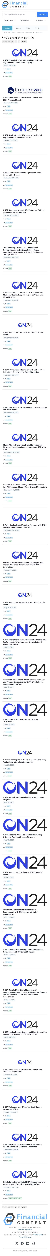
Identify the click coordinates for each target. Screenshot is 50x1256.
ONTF (10, 76)
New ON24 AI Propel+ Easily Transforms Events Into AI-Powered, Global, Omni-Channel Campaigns (25, 486)
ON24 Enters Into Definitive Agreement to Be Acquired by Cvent (22, 174)
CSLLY (16, 1198)
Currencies (20, 33)
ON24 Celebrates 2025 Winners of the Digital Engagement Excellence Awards (22, 136)
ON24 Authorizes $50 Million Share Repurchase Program (23, 798)
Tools (37, 28)
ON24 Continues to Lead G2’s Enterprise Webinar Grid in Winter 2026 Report (24, 211)
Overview (7, 33)
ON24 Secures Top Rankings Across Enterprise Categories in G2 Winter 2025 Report (23, 950)
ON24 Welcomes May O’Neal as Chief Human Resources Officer (22, 1108)
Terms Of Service (25, 1237)
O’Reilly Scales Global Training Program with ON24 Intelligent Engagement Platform (25, 526)
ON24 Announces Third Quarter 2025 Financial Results (23, 333)
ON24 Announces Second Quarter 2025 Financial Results (24, 603)
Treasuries (39, 33)
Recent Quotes (8, 20)
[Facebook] (22, 1243)
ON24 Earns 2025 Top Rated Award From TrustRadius (20, 720)
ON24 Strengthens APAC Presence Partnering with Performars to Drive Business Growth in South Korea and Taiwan (25, 642)
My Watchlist (24, 20)
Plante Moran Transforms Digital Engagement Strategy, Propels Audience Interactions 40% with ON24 (24, 447)
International (30, 33)
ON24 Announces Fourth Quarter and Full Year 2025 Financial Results (22, 99)
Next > (24, 42)
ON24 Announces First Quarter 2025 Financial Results (22, 873)
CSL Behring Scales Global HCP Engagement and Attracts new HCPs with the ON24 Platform (24, 1183)
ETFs (28, 28)
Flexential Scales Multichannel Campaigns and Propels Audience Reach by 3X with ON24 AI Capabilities (23, 564)
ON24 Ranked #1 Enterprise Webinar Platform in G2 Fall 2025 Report (25, 408)
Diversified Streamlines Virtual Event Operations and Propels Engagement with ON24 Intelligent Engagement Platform (24, 681)
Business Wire (9, 72)
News (13, 33)
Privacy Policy (38, 1234)
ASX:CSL (11, 1198)
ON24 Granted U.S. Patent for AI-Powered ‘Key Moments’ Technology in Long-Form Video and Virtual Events (23, 295)
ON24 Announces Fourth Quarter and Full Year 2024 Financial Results (22, 1070)
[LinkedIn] (27, 1243)
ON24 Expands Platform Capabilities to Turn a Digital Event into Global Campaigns (22, 61)
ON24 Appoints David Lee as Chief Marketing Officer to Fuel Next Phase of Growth (22, 836)
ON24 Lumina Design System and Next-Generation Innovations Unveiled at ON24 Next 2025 (25, 1033)
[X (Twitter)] (16, 1243)
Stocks (18, 28)
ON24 (8, 69)
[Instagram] (33, 1243)
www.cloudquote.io (25, 1230)
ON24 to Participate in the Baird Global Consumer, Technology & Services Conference (24, 761)
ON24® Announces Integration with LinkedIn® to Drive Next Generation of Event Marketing (23, 371)
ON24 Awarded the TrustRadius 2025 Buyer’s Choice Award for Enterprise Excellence (22, 1145)
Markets (7, 28)
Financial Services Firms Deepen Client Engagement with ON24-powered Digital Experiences (20, 912)
